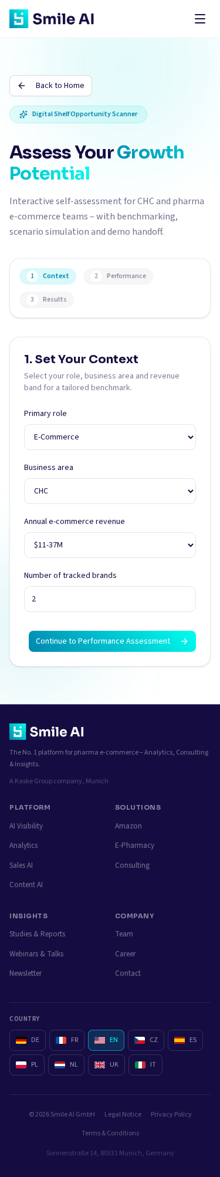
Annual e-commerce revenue (74, 521)
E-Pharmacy (134, 845)
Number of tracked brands (70, 575)
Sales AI (21, 865)
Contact (128, 973)
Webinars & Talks (36, 954)
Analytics (23, 845)
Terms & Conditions (110, 1133)
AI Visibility (26, 826)
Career (125, 954)
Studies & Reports (37, 934)
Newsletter (25, 973)
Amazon (128, 826)
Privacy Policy (171, 1114)
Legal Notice (122, 1114)
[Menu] (200, 19)
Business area (48, 467)
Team (124, 934)
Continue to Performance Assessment (103, 641)
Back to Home (60, 86)
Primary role (45, 414)
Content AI (26, 885)
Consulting (132, 865)
